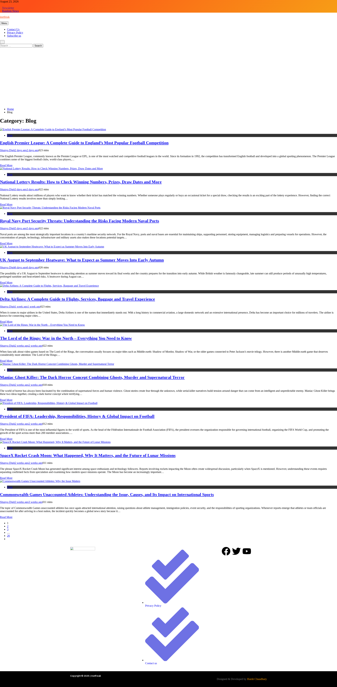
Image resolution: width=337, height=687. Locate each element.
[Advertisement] (168, 80)
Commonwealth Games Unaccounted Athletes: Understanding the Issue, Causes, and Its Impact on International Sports (107, 494)
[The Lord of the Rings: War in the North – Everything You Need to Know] (42, 324)
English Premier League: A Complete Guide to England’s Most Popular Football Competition (84, 143)
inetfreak (5, 16)
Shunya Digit (7, 150)
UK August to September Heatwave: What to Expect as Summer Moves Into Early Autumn (82, 260)
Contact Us (13, 29)
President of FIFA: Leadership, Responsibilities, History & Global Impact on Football (77, 416)
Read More (6, 165)
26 (8, 535)
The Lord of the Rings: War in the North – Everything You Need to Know (66, 338)
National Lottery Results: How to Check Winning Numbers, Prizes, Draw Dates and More (81, 182)
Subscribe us (14, 35)
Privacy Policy (15, 32)
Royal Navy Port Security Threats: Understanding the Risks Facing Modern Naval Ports (79, 221)
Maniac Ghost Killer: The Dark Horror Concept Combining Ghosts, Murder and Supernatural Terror (92, 377)
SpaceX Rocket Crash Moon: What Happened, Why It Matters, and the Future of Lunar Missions (88, 455)
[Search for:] (16, 45)
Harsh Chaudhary (257, 679)
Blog (9, 135)
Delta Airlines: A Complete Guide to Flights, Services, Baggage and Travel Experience (77, 299)
